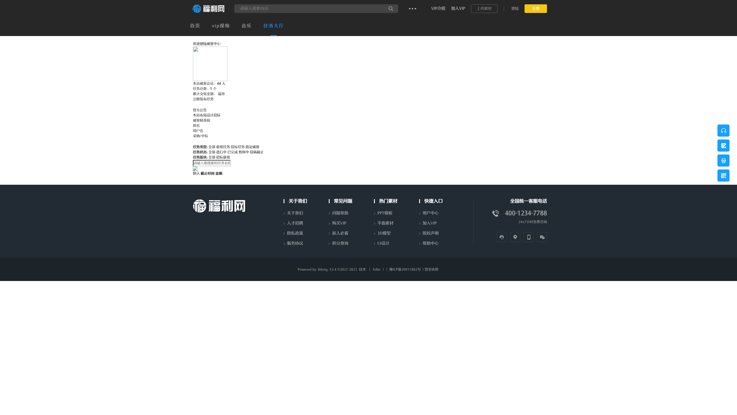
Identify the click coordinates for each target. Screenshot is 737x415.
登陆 (515, 8)
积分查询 (340, 243)
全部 (211, 147)
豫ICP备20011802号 (405, 269)
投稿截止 (257, 152)
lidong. (323, 269)
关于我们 (295, 213)
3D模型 (384, 233)
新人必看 (340, 233)
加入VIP (458, 8)
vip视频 (221, 26)
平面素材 (385, 223)
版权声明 (431, 233)
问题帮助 (340, 213)
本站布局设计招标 (207, 115)
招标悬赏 (223, 157)
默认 (196, 173)
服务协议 (295, 243)
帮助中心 (431, 243)
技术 (362, 269)
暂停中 (244, 152)
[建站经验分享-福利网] (208, 12)
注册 (536, 8)
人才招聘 (295, 223)
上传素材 (484, 8)
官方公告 (200, 110)
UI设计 (383, 243)
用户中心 (431, 213)
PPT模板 (384, 213)
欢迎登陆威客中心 (207, 44)
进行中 (221, 152)
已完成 (232, 152)
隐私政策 (295, 233)
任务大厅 (273, 26)
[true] (391, 8)
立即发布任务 (203, 99)
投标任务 (238, 147)
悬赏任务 (223, 147)
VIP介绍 (438, 8)
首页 (195, 26)
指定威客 (252, 147)
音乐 (247, 26)
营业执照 (431, 269)
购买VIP (339, 223)
